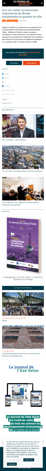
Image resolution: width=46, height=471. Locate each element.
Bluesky (7, 78)
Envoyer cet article (9, 90)
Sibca (4, 321)
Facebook (7, 86)
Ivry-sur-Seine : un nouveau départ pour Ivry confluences (22, 171)
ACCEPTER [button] (29, 460)
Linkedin (7, 74)
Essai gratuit (31, 63)
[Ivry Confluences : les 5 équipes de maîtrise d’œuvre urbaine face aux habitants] (23, 188)
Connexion (14, 63)
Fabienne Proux (7, 103)
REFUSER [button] (12, 464)
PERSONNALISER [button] (15, 460)
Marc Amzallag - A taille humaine (14, 140)
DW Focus (23, 3)
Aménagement (12, 21)
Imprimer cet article (9, 94)
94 (4, 21)
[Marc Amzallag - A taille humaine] (23, 126)
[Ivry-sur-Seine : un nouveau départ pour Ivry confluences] (23, 157)
